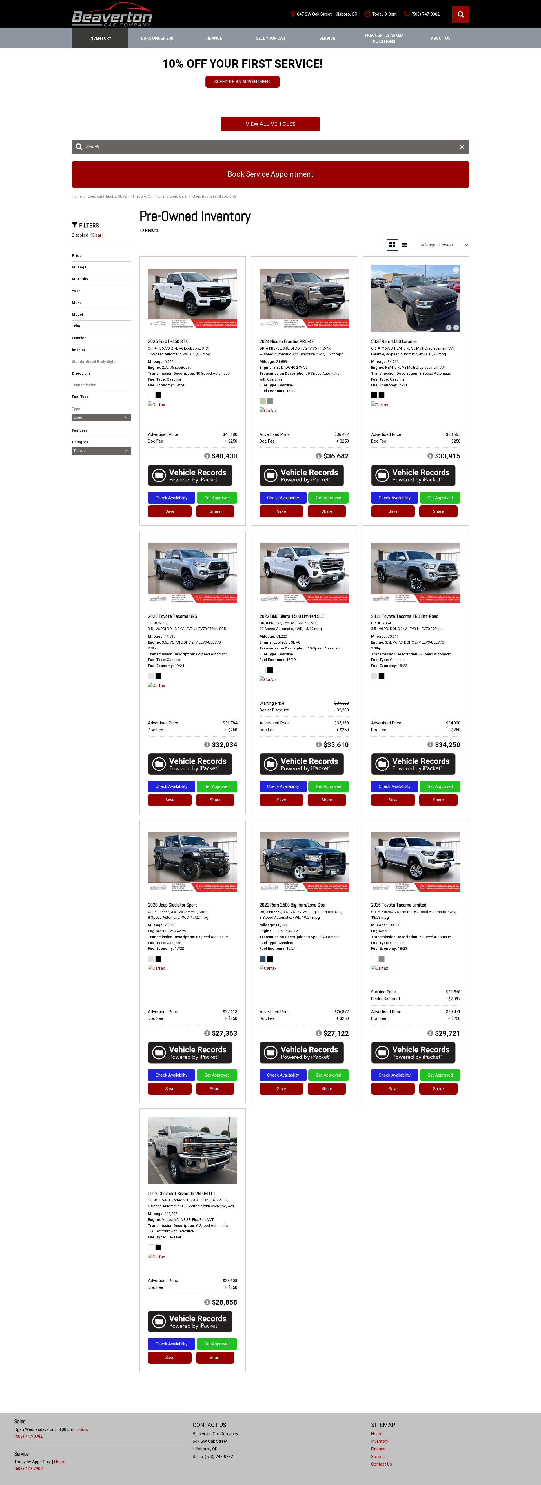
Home (77, 196)
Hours (82, 1429)
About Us (441, 38)
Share (215, 511)
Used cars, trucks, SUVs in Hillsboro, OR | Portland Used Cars (137, 196)
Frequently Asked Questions (384, 38)
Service (327, 38)
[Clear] (97, 235)
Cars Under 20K (157, 38)
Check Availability (171, 497)
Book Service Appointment (270, 174)
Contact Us (381, 1464)
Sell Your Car (270, 38)
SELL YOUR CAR (271, 86)
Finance (213, 38)
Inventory (100, 38)
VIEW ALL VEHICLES (270, 124)
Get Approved (217, 497)
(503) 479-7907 (28, 1468)
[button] (460, 14)
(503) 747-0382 (28, 1436)
